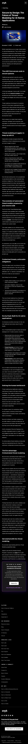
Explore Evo (14, 583)
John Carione (7, 27)
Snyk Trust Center (5, 660)
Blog (2, 627)
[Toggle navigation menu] (25, 3)
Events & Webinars (5, 679)
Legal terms (3, 740)
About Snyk (4, 667)
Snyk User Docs (5, 648)
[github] (8, 715)
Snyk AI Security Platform (7, 608)
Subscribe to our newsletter (14, 729)
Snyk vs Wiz (4, 700)
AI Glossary (4, 633)
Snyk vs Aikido (4, 703)
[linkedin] (6, 715)
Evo (2, 611)
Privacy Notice (10, 740)
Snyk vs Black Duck (6, 698)
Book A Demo (4, 673)
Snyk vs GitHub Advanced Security (9, 689)
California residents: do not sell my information (11, 742)
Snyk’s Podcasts (5, 630)
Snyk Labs (3, 643)
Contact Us (4, 670)
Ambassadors (4, 682)
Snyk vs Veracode (5, 692)
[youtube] (4, 715)
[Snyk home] (4, 3)
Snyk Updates (4, 657)
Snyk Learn (4, 645)
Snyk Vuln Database (6, 654)
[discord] (12, 715)
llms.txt (3, 635)
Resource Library (5, 624)
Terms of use (18, 740)
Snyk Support (4, 651)
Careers (3, 676)
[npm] (10, 715)
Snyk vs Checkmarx (6, 695)
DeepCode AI (4, 617)
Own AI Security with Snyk (13, 587)
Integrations (4, 614)
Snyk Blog (5, 8)
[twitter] (2, 715)
